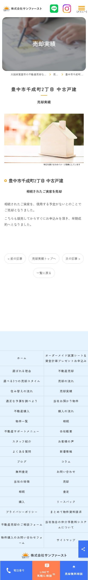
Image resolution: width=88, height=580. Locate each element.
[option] (44, 140)
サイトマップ (66, 540)
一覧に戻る (44, 273)
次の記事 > (73, 258)
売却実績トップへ (44, 258)
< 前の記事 (15, 258)
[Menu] (81, 8)
